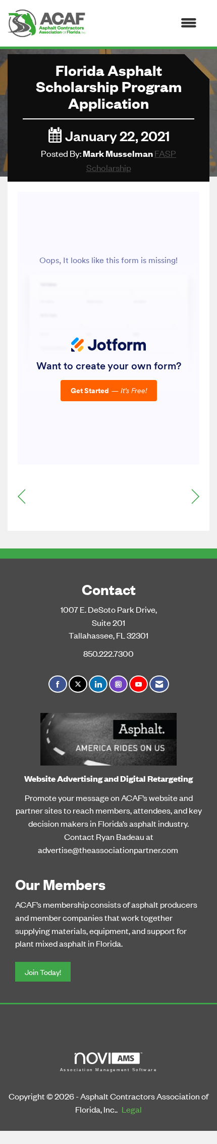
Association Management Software (108, 1070)
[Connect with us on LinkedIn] (98, 684)
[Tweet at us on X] (78, 684)
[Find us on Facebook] (57, 684)
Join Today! (43, 971)
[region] (195, 495)
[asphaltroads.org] (108, 737)
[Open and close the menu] (146, 23)
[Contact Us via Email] (159, 684)
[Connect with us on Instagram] (118, 684)
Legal (132, 1109)
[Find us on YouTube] (138, 684)
